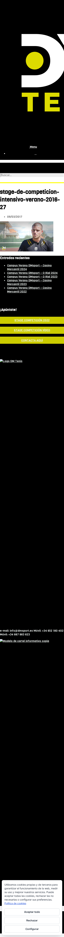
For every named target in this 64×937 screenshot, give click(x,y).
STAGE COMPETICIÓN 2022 (32, 320)
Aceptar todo (32, 911)
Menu (33, 147)
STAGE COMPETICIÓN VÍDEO (32, 330)
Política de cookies (15, 903)
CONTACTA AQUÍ (32, 340)
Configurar (32, 928)
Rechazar (32, 920)
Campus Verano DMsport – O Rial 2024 (32, 273)
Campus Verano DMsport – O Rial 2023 (32, 276)
